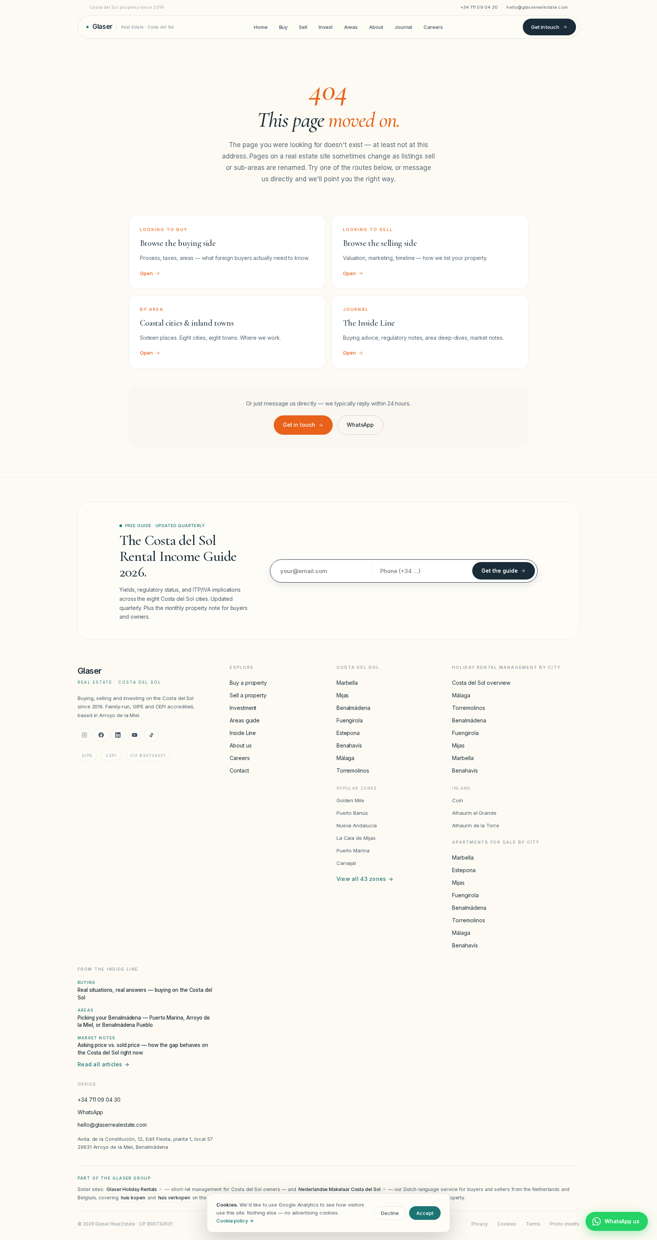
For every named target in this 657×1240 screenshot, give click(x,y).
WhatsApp (360, 424)
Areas (351, 27)
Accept (424, 1213)
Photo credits (564, 1224)
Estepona (348, 733)
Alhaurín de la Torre (475, 825)
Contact (239, 770)
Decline (390, 1213)
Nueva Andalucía (356, 825)
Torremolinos (352, 770)
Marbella (347, 682)
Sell (303, 27)
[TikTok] (151, 735)
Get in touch (545, 27)
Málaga (345, 758)
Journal (403, 27)
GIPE (87, 755)
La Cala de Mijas (356, 838)
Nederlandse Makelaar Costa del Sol (339, 1189)
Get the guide (499, 570)
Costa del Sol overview (481, 682)
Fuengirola (349, 720)
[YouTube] (134, 735)
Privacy (479, 1224)
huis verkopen (174, 1197)
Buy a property (248, 682)
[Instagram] (84, 735)
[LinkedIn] (118, 735)
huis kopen (133, 1197)
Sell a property (248, 695)
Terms (533, 1224)
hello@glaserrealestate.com (537, 7)
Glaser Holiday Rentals (131, 1189)
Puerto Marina (353, 850)
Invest (326, 27)
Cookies (506, 1224)
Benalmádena (353, 708)
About (376, 27)
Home (261, 27)
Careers (433, 27)
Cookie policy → (235, 1221)
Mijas (342, 695)
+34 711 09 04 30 (479, 7)
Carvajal (346, 863)
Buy (283, 27)
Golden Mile (350, 800)
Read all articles (103, 1064)
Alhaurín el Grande (474, 813)
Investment (243, 708)
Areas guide (245, 720)
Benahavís (349, 745)
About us (240, 745)
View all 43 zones (364, 879)
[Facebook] (101, 735)
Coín (457, 800)
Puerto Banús (352, 813)
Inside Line (243, 733)
